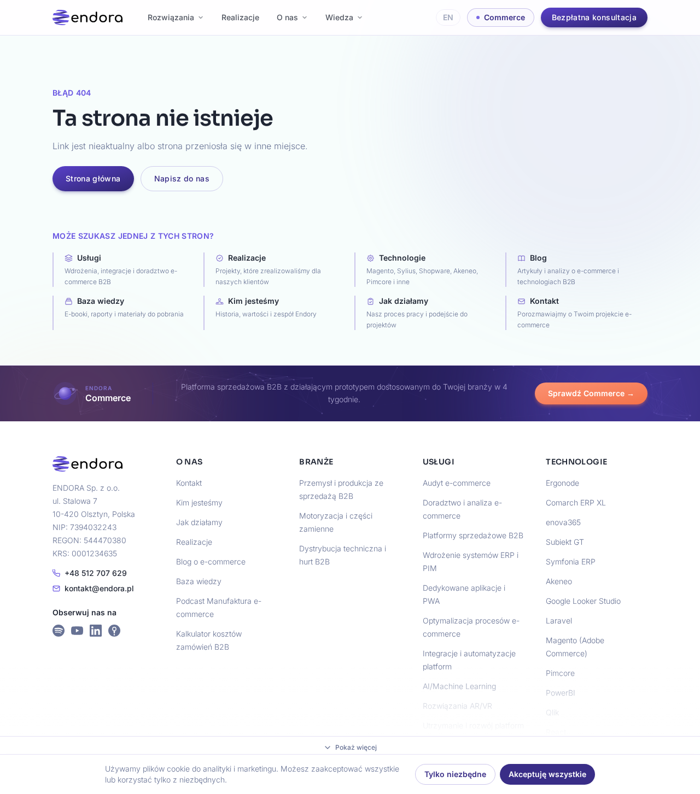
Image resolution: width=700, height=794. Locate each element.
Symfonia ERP (571, 561)
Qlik (552, 712)
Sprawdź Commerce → (591, 393)
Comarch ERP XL (576, 502)
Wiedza (339, 17)
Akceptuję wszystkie (547, 774)
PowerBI (560, 692)
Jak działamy (199, 522)
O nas (287, 17)
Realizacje (240, 17)
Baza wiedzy (198, 581)
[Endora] (87, 17)
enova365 (563, 522)
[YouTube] (77, 631)
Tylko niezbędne (455, 774)
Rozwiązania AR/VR (457, 705)
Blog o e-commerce (211, 561)
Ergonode (562, 482)
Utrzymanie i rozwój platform (473, 725)
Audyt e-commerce (457, 482)
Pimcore (560, 673)
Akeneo (559, 581)
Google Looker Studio (583, 600)
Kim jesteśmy (199, 502)
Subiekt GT (565, 541)
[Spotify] (58, 631)
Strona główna (93, 178)
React (556, 732)
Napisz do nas (182, 178)
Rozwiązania (171, 17)
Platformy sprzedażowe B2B (473, 535)
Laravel (559, 620)
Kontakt (189, 482)
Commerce (504, 17)
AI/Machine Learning (459, 686)
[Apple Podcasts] (114, 631)
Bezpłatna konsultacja (594, 17)
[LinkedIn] (96, 631)
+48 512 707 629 (96, 573)
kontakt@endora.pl (99, 588)
